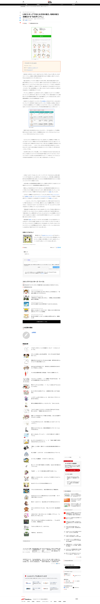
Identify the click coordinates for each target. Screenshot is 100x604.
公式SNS (28, 601)
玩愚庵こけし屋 (28, 196)
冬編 (30, 219)
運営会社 (55, 601)
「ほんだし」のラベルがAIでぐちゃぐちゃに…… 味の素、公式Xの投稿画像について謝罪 (73, 482)
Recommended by (53, 563)
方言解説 (44, 101)
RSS (51, 601)
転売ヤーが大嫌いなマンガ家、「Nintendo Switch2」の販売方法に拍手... (55, 560)
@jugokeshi (29, 69)
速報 (26, 4)
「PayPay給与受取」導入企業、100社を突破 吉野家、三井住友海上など (36, 560)
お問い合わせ (38, 601)
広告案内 (33, 601)
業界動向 (38, 4)
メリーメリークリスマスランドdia (42, 196)
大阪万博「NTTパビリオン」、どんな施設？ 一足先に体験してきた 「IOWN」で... (27, 560)
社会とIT (50, 4)
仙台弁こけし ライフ (46, 235)
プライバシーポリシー (45, 601)
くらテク (61, 4)
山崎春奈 (34, 332)
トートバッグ (55, 194)
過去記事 (73, 4)
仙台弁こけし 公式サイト (32, 67)
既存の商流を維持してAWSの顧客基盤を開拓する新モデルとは (36, 549)
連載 (50, 191)
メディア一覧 (23, 601)
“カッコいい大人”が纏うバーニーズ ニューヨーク (27, 549)
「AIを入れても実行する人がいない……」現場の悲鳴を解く (46, 549)
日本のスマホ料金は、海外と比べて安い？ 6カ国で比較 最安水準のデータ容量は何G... (55, 550)
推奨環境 (64, 601)
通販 (50, 198)
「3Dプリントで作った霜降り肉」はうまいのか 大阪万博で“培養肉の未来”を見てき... (46, 560)
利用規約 (76, 598)
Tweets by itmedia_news (69, 565)
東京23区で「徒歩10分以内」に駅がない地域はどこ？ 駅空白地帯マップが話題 (73, 478)
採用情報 (60, 601)
